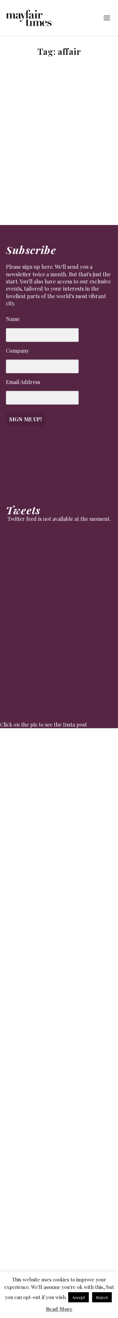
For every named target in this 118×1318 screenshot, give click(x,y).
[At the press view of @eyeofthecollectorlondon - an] (59, 899)
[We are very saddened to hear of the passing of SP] (59, 832)
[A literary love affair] (59, 103)
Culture (19, 153)
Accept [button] (78, 1297)
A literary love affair (39, 144)
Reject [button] (102, 1297)
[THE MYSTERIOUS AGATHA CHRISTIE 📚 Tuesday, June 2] (59, 1034)
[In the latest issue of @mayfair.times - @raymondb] (59, 1168)
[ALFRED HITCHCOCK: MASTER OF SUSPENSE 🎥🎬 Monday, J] (59, 765)
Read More (59, 1309)
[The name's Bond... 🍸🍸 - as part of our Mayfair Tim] (59, 1235)
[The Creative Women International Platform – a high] (59, 1101)
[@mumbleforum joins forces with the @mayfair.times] (59, 967)
